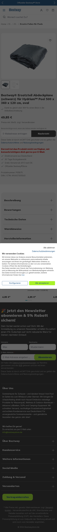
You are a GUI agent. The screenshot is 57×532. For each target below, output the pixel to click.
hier (23, 275)
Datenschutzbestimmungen (43, 251)
